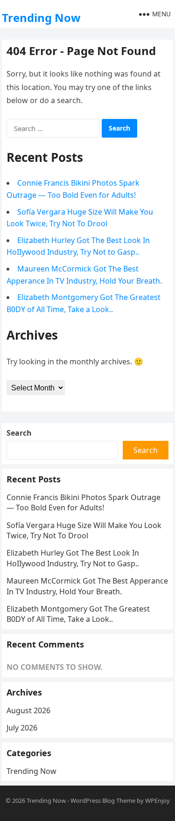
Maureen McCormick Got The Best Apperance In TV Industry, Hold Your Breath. (87, 586)
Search (19, 433)
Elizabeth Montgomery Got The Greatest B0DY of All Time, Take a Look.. (78, 614)
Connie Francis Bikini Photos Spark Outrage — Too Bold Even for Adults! (84, 502)
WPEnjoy (157, 800)
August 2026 (28, 710)
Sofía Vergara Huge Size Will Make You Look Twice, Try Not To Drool (84, 530)
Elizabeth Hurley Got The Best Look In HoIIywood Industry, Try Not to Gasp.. (73, 558)
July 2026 (22, 728)
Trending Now (41, 17)
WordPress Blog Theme (102, 800)
